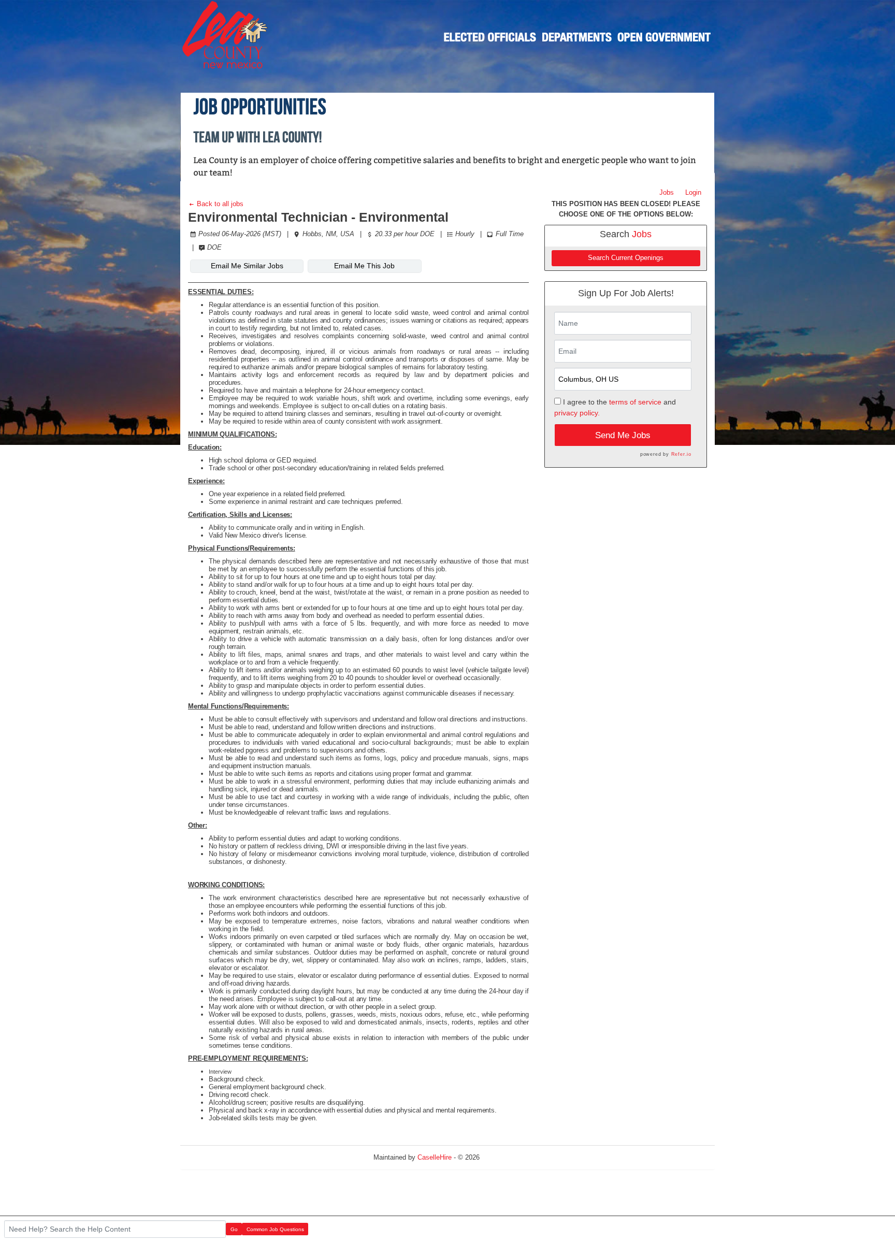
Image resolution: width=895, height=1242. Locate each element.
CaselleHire (434, 1157)
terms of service (635, 402)
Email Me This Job (364, 266)
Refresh (510, 1157)
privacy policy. (577, 413)
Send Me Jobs (623, 435)
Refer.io (681, 454)
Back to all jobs (219, 204)
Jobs (666, 192)
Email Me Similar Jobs (247, 266)
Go (234, 1229)
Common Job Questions (275, 1229)
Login (693, 192)
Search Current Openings (625, 258)
